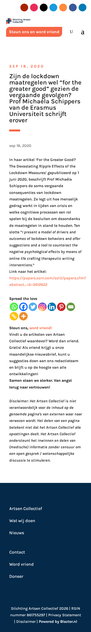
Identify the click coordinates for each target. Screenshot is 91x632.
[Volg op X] (44, 7)
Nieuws (16, 532)
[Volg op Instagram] (34, 7)
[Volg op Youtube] (24, 7)
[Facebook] (23, 307)
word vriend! (40, 328)
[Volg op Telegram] (53, 7)
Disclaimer (26, 621)
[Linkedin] (52, 307)
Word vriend (21, 564)
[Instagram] (42, 307)
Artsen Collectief (25, 508)
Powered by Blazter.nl (58, 621)
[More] (23, 316)
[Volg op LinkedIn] (82, 7)
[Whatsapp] (14, 307)
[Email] (70, 307)
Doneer (16, 576)
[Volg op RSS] (63, 7)
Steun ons (18, 328)
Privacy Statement (64, 615)
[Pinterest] (61, 307)
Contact (17, 552)
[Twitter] (33, 307)
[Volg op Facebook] (73, 7)
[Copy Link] (14, 316)
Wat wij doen (22, 520)
